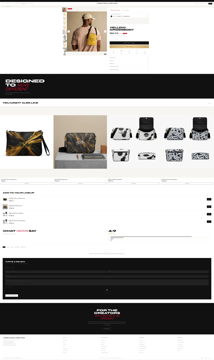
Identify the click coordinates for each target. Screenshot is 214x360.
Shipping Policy (180, 340)
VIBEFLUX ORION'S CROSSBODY (16, 213)
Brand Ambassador (142, 346)
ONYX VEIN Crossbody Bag (15, 205)
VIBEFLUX (102, 340)
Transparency (180, 348)
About (201, 3)
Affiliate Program (142, 348)
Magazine (197, 3)
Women (8, 3)
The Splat (103, 342)
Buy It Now (129, 46)
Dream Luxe (103, 348)
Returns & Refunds (181, 342)
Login (207, 3)
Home (3, 6)
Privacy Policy (180, 344)
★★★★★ (125, 10)
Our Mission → (107, 328)
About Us (141, 340)
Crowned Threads (104, 352)
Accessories (16, 3)
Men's (4, 3)
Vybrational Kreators (107, 3)
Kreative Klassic (104, 346)
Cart (210, 3)
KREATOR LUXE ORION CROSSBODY (17, 220)
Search (203, 3)
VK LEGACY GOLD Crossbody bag (17, 198)
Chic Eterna (103, 350)
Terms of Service (181, 346)
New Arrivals (24, 3)
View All (209, 103)
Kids (12, 3)
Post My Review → (11, 295)
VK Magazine (141, 344)
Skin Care (141, 350)
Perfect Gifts (31, 3)
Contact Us (141, 352)
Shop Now (27, 183)
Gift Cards (65, 352)
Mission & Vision (142, 342)
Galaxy (102, 344)
